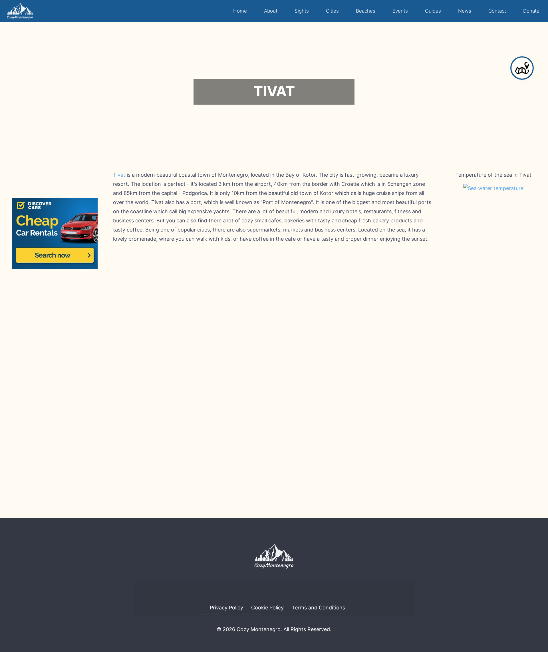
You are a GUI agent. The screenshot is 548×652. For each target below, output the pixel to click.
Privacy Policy (226, 608)
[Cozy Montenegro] (20, 11)
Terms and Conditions (318, 608)
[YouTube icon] (269, 642)
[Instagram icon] (279, 642)
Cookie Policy (267, 608)
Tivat (119, 175)
